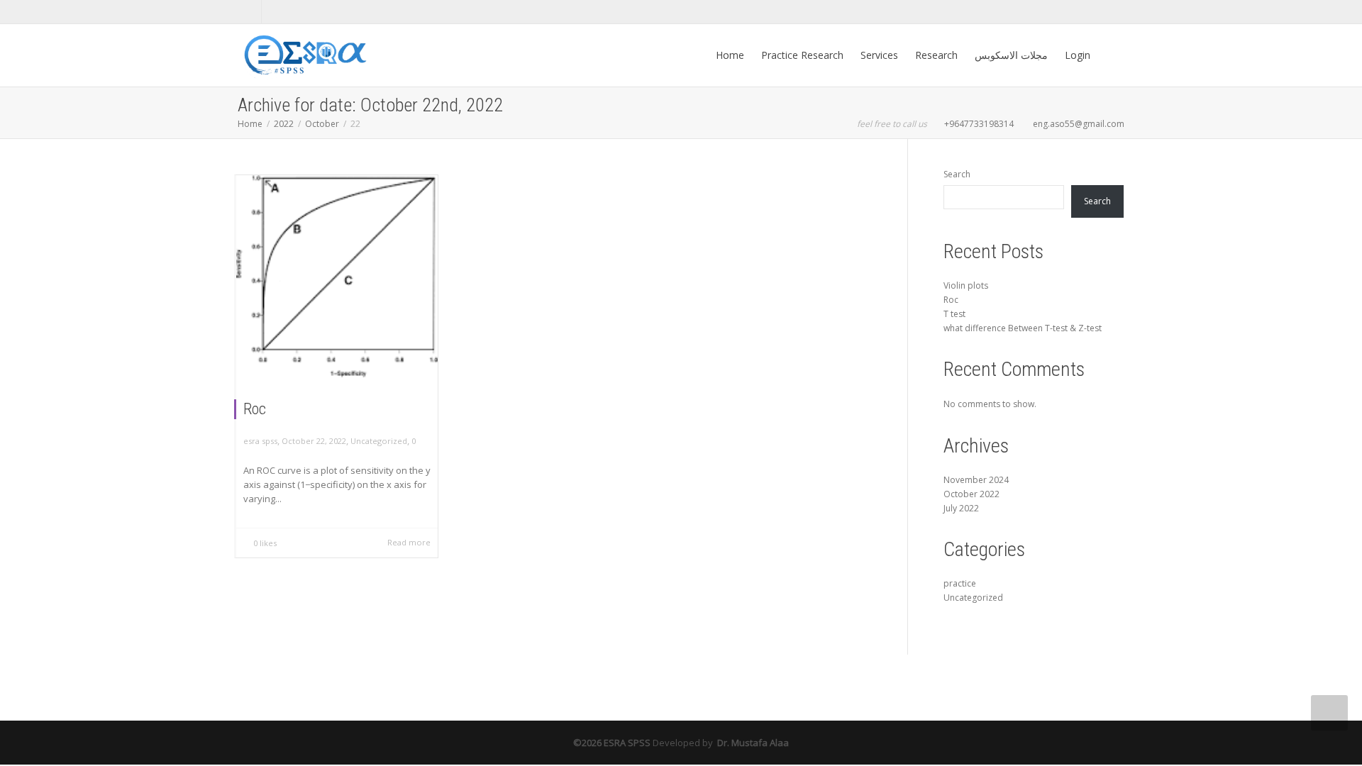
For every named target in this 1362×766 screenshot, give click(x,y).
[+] (337, 276)
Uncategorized (378, 440)
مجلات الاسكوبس (1011, 55)
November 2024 (976, 480)
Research (936, 55)
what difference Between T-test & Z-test (1022, 328)
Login (1077, 55)
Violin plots (965, 285)
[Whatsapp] (250, 11)
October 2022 (971, 494)
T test (954, 314)
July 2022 (961, 508)
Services (879, 55)
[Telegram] (274, 11)
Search (956, 174)
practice (959, 583)
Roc (254, 409)
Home (730, 55)
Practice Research (802, 55)
